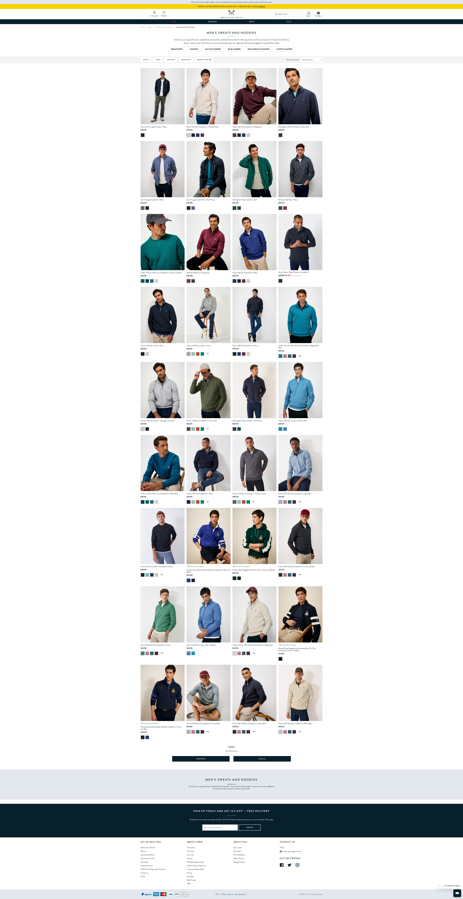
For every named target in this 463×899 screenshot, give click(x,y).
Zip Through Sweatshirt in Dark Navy (200, 200)
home (143, 27)
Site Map (190, 876)
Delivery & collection (148, 847)
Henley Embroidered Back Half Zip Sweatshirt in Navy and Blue (161, 728)
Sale (173, 21)
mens (150, 27)
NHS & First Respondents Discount (153, 869)
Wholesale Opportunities (195, 862)
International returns (148, 858)
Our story (190, 851)
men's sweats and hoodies (185, 27)
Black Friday (191, 880)
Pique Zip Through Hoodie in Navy (154, 127)
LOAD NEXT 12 (201, 759)
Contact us (144, 873)
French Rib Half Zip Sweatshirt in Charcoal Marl (296, 566)
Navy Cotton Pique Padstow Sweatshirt (293, 272)
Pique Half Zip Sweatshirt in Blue (244, 273)
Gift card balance (239, 854)
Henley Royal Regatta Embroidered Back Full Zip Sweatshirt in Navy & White (296, 649)
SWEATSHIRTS (177, 49)
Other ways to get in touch (292, 851)
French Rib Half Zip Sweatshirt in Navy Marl (249, 723)
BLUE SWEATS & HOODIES (258, 49)
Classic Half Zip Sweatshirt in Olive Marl (202, 421)
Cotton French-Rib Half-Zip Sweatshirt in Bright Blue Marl (298, 347)
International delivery (148, 854)
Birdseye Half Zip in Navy (288, 200)
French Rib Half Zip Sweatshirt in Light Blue (295, 494)
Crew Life (190, 854)
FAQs (143, 876)
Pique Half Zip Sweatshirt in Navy (245, 346)
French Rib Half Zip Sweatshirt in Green (156, 645)
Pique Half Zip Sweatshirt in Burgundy (246, 127)
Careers (190, 858)
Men (251, 21)
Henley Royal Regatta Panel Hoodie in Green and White (253, 570)
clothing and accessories (164, 27)
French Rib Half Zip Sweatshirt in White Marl (295, 723)
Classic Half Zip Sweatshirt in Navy (200, 494)
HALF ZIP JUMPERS (213, 49)
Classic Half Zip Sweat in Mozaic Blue (292, 421)
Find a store (191, 847)
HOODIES (194, 49)
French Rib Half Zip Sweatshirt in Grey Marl (203, 723)
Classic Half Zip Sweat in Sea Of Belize (201, 645)
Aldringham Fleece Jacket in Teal (244, 200)
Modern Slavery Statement (196, 865)
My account (237, 847)
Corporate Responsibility (195, 869)
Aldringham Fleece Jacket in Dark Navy (247, 421)
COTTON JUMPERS (284, 49)
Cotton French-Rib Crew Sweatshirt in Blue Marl (159, 494)
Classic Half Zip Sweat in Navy (152, 346)
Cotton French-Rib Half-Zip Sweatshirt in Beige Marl (252, 645)
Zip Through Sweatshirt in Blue (152, 200)
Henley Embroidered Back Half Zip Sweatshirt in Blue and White (208, 571)
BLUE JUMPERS (234, 49)
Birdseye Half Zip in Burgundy (198, 273)
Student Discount (147, 865)
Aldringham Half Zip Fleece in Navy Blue (293, 127)
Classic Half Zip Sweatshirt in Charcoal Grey (249, 494)
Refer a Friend (238, 858)
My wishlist (237, 851)
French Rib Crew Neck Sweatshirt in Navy (156, 566)
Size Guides (145, 862)
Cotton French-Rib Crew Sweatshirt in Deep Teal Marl (161, 273)
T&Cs (189, 883)
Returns (143, 851)
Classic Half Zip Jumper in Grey (198, 346)
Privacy (189, 873)
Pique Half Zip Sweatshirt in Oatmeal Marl (203, 127)
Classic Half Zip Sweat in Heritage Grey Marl (157, 421)
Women (212, 21)
